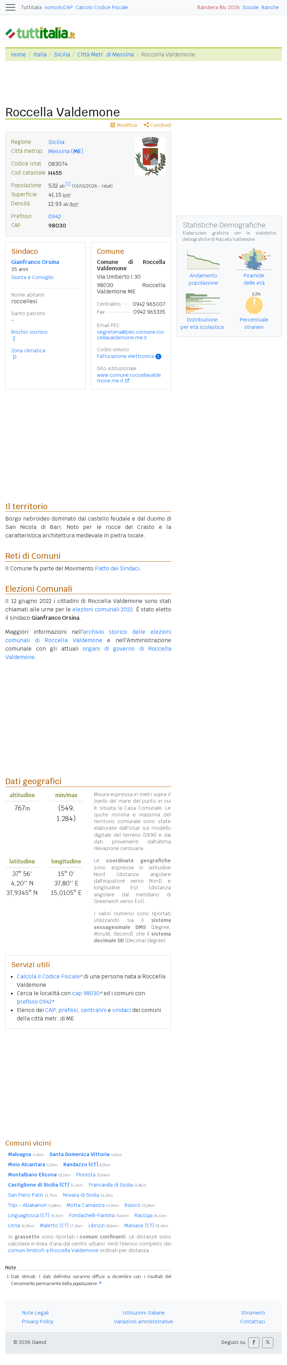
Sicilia (62, 54)
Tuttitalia (31, 7)
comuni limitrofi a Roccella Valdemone (53, 1250)
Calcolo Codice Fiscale (102, 7)
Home (18, 54)
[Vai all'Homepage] (43, 32)
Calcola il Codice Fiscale (48, 976)
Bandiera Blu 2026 (218, 7)
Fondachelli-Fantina (99, 1215)
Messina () (65, 151)
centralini (93, 1010)
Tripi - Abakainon (34, 1205)
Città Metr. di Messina (105, 54)
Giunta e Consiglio (32, 277)
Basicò (140, 1205)
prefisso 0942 (34, 1001)
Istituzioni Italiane (143, 1313)
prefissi (68, 1010)
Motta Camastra (92, 1205)
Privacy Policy (38, 1321)
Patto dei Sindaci (117, 568)
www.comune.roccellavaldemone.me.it (129, 378)
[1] (68, 184)
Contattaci (252, 1321)
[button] (253, 1342)
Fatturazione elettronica (128, 356)
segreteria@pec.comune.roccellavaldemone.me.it (130, 335)
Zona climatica (28, 350)
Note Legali (35, 1313)
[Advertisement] (88, 1083)
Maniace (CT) (146, 1225)
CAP (50, 1010)
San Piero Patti (32, 1195)
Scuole (251, 7)
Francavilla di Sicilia (117, 1185)
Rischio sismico (29, 332)
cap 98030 (86, 993)
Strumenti (253, 1313)
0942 (54, 216)
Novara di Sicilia (88, 1195)
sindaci (121, 1010)
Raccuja (150, 1215)
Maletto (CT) (61, 1225)
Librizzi (104, 1225)
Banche (270, 7)
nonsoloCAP (58, 7)
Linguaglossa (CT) (35, 1215)
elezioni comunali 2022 (102, 609)
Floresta (93, 1175)
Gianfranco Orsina (35, 262)
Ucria (21, 1225)
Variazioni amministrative (143, 1321)
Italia (40, 54)
